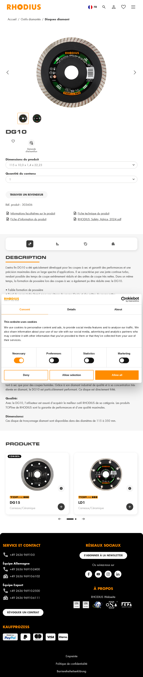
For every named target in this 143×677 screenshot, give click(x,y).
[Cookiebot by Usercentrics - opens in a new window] (123, 299)
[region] (71, 79)
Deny (26, 374)
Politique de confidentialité (71, 663)
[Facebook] (88, 574)
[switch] (54, 360)
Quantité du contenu (21, 173)
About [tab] (118, 309)
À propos (103, 588)
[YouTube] (98, 574)
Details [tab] (71, 309)
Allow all (117, 374)
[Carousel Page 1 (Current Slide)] (70, 519)
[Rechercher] (104, 7)
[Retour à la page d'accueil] (24, 7)
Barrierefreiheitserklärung (71, 671)
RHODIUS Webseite (103, 596)
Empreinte (71, 656)
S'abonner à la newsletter (103, 555)
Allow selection (71, 374)
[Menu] (133, 7)
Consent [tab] (25, 309)
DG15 (15, 502)
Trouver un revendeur (26, 194)
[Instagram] (108, 574)
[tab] (29, 243)
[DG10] (71, 72)
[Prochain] (135, 72)
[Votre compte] (113, 7)
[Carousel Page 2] (75, 519)
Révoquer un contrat (23, 612)
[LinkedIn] (117, 574)
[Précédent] (8, 72)
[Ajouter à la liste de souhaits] (13, 141)
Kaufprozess (16, 627)
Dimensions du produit (22, 159)
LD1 (81, 502)
